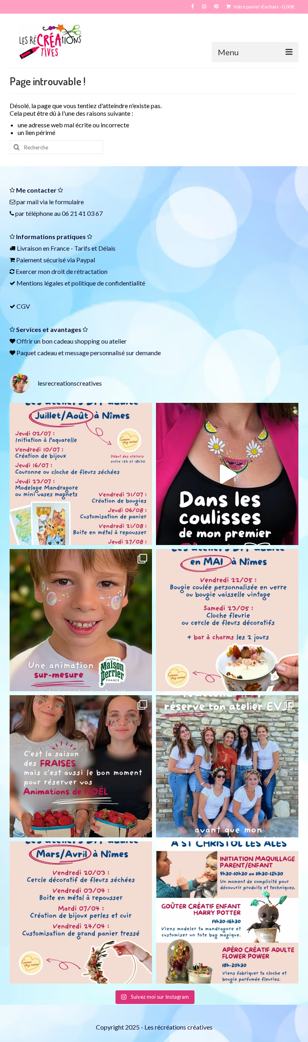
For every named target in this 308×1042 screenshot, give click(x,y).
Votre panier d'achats (263, 7)
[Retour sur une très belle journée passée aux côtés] (81, 620)
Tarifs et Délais (95, 248)
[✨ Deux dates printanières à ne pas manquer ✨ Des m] (227, 620)
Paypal (85, 260)
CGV (23, 306)
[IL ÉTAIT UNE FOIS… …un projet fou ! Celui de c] (227, 474)
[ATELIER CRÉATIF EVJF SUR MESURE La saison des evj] (227, 766)
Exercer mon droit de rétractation (61, 271)
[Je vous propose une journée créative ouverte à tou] (227, 912)
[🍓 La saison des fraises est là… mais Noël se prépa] (81, 766)
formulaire (69, 201)
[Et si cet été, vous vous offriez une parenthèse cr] (81, 474)
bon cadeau (57, 341)
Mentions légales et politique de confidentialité (80, 283)
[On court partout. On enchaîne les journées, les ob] (81, 912)
